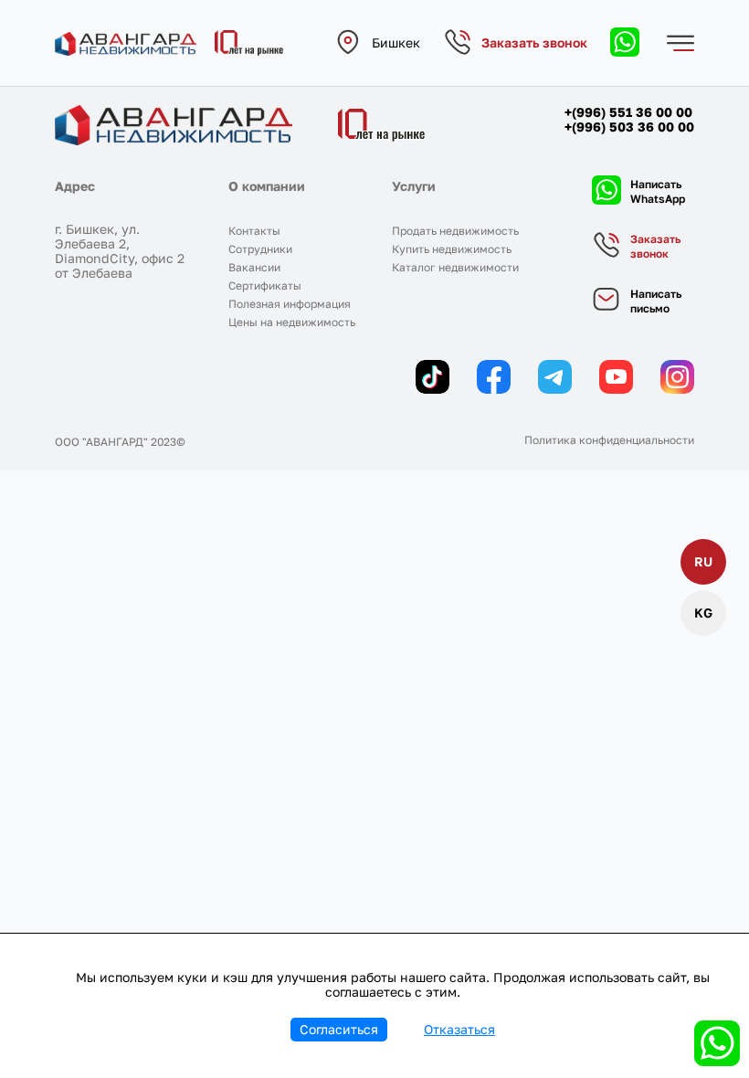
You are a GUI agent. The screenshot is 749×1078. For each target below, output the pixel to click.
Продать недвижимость (455, 231)
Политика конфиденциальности (609, 440)
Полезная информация (289, 304)
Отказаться (459, 1029)
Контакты (254, 231)
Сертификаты (264, 285)
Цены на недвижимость (291, 322)
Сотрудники (260, 249)
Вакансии (254, 267)
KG (703, 612)
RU (703, 561)
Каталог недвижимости (455, 267)
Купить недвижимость (452, 249)
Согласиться (339, 1029)
